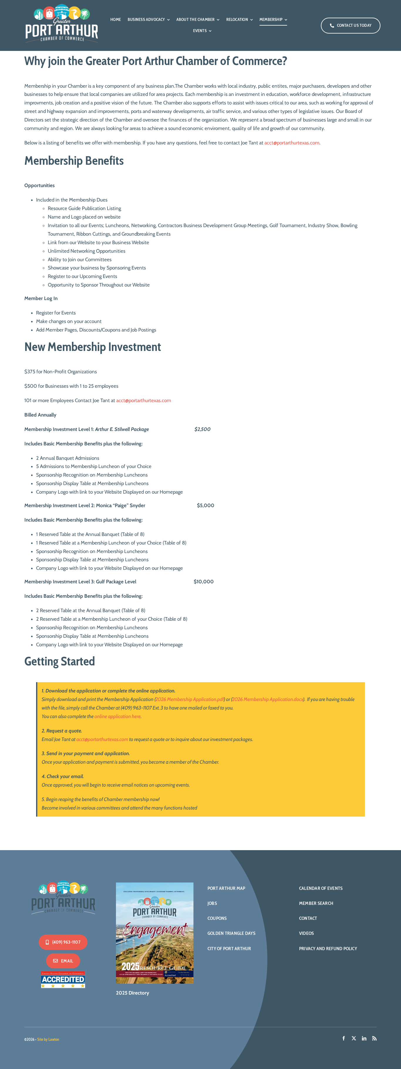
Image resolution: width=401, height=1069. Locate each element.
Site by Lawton (48, 1039)
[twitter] (354, 1038)
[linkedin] (364, 1038)
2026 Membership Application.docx (267, 699)
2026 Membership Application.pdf (190, 699)
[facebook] (343, 1038)
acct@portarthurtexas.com (291, 143)
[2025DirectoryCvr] (154, 885)
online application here (118, 716)
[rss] (374, 1038)
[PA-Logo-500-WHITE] (63, 879)
